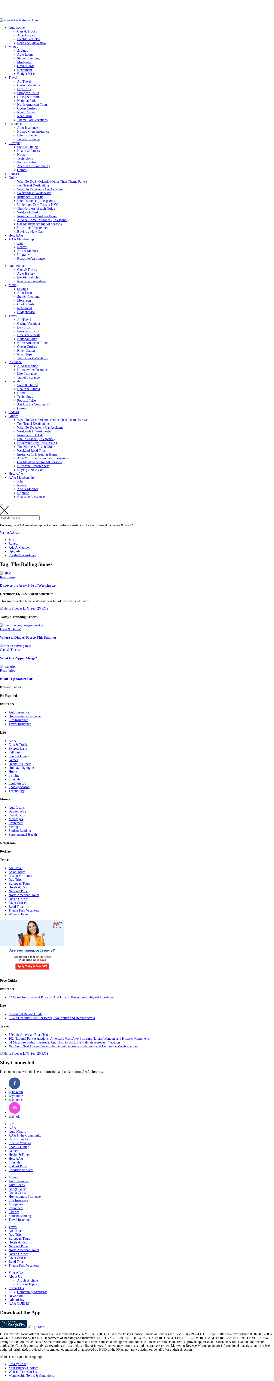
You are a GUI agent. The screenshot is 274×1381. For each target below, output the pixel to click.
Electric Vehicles (28, 39)
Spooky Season (19, 787)
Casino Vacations (28, 85)
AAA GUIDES (19, 1303)
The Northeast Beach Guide (36, 208)
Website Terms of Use (23, 1372)
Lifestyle (14, 143)
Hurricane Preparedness (33, 227)
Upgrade (23, 254)
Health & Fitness (28, 150)
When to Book (18, 914)
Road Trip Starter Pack (17, 679)
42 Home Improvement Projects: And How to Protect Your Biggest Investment (62, 997)
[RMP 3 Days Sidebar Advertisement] (32, 972)
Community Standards (32, 1292)
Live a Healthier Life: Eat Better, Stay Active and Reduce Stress (52, 1018)
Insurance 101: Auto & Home (37, 216)
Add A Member (27, 251)
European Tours (28, 93)
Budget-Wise (26, 73)
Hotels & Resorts (28, 97)
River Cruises (26, 112)
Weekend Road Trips (31, 212)
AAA (12, 741)
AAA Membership (21, 239)
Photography (17, 783)
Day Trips (24, 89)
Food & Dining (27, 147)
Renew (22, 247)
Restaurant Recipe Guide (25, 1014)
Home (21, 154)
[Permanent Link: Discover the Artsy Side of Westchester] (5, 573)
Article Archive (27, 1280)
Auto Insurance (27, 127)
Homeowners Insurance (33, 131)
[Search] (1, 505)
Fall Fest (14, 752)
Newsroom (16, 1296)
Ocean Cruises (27, 108)
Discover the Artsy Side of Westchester (28, 585)
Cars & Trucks (27, 31)
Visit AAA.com (10, 532)
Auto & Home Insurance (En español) (42, 220)
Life (11, 1124)
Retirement (24, 70)
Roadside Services (21, 1170)
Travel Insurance (28, 139)
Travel (13, 77)
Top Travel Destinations (33, 185)
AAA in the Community (33, 166)
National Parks (27, 100)
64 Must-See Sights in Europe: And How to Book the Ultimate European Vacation (64, 1042)
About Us (15, 1276)
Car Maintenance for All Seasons (39, 224)
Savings (22, 50)
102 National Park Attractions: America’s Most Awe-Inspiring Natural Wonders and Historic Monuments (79, 1038)
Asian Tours (17, 872)
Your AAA (16, 1272)
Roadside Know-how (31, 43)
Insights (14, 775)
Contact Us (16, 1288)
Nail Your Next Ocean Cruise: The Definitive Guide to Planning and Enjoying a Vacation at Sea (73, 1046)
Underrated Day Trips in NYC (37, 204)
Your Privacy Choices (23, 1368)
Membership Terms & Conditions (31, 1375)
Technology (25, 158)
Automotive (17, 27)
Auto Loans (25, 54)
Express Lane (18, 748)
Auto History (26, 35)
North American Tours (32, 104)
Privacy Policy (18, 1364)
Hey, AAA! (16, 235)
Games (22, 170)
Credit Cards (25, 66)
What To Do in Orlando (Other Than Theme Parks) (52, 181)
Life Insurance (27, 135)
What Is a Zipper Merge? (18, 658)
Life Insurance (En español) (36, 201)
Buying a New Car (30, 231)
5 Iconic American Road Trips (29, 1034)
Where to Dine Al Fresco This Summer (28, 637)
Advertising (16, 1299)
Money (13, 47)
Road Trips (24, 116)
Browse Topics (27, 1284)
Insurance (15, 124)
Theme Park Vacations (32, 120)
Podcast (14, 174)
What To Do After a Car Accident (40, 189)
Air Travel (24, 81)
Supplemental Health (23, 834)
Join (20, 243)
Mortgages (24, 62)
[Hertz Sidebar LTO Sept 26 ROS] (24, 608)
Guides (13, 177)
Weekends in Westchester (34, 193)
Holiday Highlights (21, 768)
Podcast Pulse (26, 162)
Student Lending (28, 58)
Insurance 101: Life (30, 197)
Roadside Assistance (31, 258)
